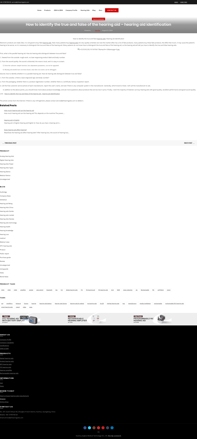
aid (2, 303)
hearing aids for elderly (77, 303)
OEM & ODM (58, 10)
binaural (18, 303)
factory (26, 303)
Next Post (188, 143)
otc (137, 290)
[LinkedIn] (112, 427)
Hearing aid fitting (6, 203)
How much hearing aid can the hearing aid (19, 110)
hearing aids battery (46, 303)
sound (18, 307)
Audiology (3, 192)
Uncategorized (5, 179)
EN (99, 432)
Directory (183, 2)
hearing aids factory (61, 303)
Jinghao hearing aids (113, 303)
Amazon (3, 399)
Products (47, 10)
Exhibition (3, 200)
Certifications (4, 346)
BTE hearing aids (6, 364)
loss (124, 303)
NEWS (176, 2)
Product (2, 250)
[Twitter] (89, 427)
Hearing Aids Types (6, 168)
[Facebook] (84, 427)
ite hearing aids (92, 303)
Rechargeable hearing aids (9, 373)
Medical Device (5, 175)
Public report (4, 254)
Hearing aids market (7, 215)
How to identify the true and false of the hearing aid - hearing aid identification (32, 94)
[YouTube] (98, 427)
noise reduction (127, 290)
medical (2, 238)
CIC (62, 290)
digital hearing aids (72, 290)
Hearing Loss (4, 234)
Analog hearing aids (7, 361)
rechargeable (158, 303)
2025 (2, 290)
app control (39, 290)
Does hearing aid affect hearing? (15, 130)
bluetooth (49, 290)
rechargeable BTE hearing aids (174, 303)
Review (2, 261)
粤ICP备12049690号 (114, 436)
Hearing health (5, 227)
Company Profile (71, 10)
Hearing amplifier (6, 370)
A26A (15, 290)
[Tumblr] (107, 427)
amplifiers (9, 303)
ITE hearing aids (103, 290)
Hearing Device (5, 172)
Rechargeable (145, 290)
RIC (153, 290)
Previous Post (10, 143)
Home (39, 10)
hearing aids (101, 39)
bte (56, 290)
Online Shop (4, 402)
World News (4, 277)
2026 (9, 290)
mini (112, 290)
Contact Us (111, 10)
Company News (5, 196)
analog (31, 290)
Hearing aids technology (8, 223)
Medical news (4, 242)
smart (169, 290)
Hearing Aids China (6, 207)
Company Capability (7, 343)
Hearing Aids (85, 10)
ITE (82, 290)
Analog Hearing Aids (7, 156)
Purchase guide (5, 257)
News (2, 386)
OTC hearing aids (6, 246)
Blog (94, 10)
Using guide (4, 269)
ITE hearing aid (90, 290)
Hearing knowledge (98, 19)
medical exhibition (145, 303)
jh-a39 (102, 303)
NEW (118, 290)
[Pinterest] (103, 427)
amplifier (23, 290)
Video (2, 273)
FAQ (1, 383)
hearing (33, 303)
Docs (100, 10)
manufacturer (132, 303)
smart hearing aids (7, 307)
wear (30, 307)
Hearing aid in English (11, 120)
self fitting (161, 290)
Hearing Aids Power (6, 164)
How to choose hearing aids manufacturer (14, 396)
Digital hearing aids (6, 358)
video (24, 307)
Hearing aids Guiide (7, 211)
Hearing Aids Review (7, 219)
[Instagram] (94, 427)
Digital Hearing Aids (7, 160)
